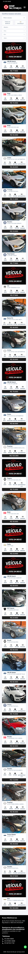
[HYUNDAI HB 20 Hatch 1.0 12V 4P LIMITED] (14, 51)
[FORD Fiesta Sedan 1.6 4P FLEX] (14, 824)
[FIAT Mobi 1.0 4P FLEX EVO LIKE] (14, 115)
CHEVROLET (20, 23)
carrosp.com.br (21, 951)
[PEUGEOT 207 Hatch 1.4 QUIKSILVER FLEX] (14, 598)
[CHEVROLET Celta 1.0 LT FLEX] (14, 534)
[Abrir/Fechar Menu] (24, 7)
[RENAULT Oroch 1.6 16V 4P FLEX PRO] (14, 630)
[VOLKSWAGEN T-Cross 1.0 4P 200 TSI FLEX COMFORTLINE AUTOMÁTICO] (14, 179)
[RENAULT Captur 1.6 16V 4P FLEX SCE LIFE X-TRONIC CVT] (14, 468)
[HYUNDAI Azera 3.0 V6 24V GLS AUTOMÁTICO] (14, 404)
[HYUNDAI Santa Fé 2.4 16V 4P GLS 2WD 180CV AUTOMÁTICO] (14, 308)
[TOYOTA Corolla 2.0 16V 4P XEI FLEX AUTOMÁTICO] (14, 856)
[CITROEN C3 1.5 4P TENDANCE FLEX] (14, 276)
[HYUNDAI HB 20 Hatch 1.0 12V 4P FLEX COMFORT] (14, 566)
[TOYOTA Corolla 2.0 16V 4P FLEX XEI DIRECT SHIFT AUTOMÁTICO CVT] (14, 758)
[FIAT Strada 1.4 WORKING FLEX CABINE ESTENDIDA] (14, 726)
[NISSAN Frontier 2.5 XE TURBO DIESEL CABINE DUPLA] (14, 792)
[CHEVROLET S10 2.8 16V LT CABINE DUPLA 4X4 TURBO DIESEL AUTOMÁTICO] (14, 888)
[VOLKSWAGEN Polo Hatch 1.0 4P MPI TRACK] (14, 244)
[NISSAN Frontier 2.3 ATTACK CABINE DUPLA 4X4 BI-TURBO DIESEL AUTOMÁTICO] (14, 436)
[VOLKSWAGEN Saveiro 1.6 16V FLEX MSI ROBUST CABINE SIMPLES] (14, 211)
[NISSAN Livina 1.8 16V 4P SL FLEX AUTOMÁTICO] (14, 147)
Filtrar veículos (7, 17)
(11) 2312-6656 (7, 1)
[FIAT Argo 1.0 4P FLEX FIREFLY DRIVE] (14, 83)
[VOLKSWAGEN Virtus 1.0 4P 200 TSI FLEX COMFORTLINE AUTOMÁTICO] (14, 694)
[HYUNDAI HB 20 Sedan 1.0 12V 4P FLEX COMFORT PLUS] (14, 662)
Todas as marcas (7, 22)
